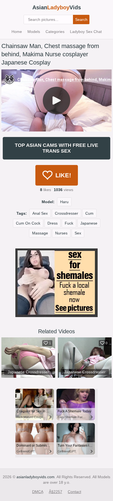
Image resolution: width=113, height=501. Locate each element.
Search (81, 19)
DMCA (37, 491)
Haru (64, 202)
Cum (89, 213)
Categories (55, 31)
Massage (40, 233)
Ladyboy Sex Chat (86, 31)
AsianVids (56, 7)
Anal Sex (40, 213)
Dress (52, 223)
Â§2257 (55, 491)
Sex (78, 233)
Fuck (69, 223)
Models (33, 31)
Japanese (88, 223)
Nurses (61, 233)
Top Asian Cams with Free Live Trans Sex (56, 148)
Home (17, 31)
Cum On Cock (28, 223)
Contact (74, 491)
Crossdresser (66, 213)
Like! (63, 175)
